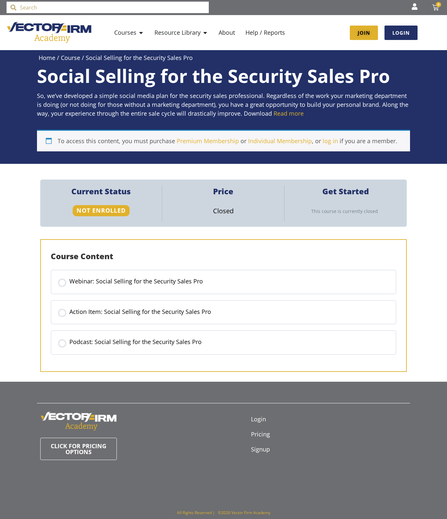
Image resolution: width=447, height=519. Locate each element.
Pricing (260, 434)
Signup (260, 449)
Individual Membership (280, 141)
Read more (289, 113)
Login (258, 419)
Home (47, 58)
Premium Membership (208, 141)
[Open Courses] (141, 32)
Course (70, 58)
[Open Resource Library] (205, 32)
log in (330, 141)
